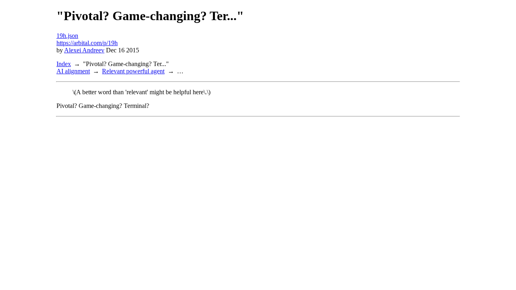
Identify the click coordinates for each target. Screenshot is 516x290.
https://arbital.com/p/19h (87, 42)
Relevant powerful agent (133, 71)
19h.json (67, 35)
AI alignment (73, 71)
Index (63, 63)
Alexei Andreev (84, 50)
